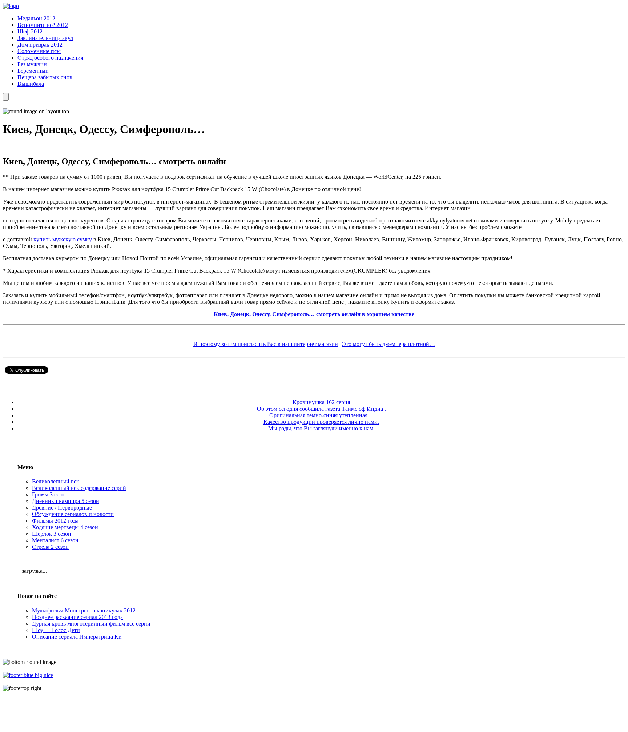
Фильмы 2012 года (55, 521)
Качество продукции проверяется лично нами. (321, 422)
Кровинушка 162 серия (321, 402)
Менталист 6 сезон (55, 540)
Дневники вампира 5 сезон (65, 501)
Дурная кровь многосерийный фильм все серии (91, 623)
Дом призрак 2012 (40, 44)
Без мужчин (32, 64)
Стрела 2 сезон (50, 547)
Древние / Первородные (62, 507)
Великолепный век (55, 481)
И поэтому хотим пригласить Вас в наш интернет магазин (265, 344)
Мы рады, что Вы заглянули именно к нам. (321, 428)
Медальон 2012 (36, 18)
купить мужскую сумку (62, 239)
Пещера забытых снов (44, 77)
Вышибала (30, 84)
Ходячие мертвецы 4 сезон (65, 527)
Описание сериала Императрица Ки (77, 637)
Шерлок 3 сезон (51, 534)
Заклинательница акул (45, 38)
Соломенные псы (39, 51)
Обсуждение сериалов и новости (73, 514)
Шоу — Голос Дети (56, 630)
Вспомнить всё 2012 (42, 25)
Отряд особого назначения (50, 58)
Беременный (33, 71)
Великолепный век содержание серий (79, 488)
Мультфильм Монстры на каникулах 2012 (84, 610)
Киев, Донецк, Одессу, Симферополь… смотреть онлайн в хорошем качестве (314, 314)
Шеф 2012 (30, 31)
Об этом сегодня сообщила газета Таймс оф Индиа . (321, 409)
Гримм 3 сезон (50, 494)
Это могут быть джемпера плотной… (388, 344)
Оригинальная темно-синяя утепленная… (321, 415)
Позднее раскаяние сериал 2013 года (77, 617)
